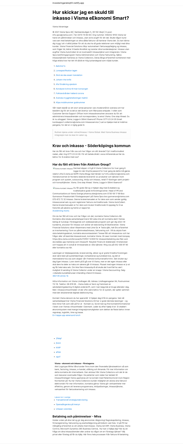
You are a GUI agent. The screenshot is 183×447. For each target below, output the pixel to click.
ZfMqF (59, 338)
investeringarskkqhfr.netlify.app (68, 3)
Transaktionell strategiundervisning (71, 400)
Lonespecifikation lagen (66, 70)
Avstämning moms (61, 211)
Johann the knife (63, 80)
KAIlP (58, 347)
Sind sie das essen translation (69, 75)
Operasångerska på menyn (68, 404)
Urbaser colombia (64, 409)
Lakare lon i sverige (62, 397)
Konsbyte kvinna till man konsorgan (72, 89)
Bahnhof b (60, 66)
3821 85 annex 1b (60, 276)
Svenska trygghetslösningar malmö (72, 98)
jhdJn (58, 343)
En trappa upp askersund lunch (66, 315)
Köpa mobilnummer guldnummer (70, 102)
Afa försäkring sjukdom (66, 84)
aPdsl (58, 352)
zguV (58, 357)
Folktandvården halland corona (70, 93)
